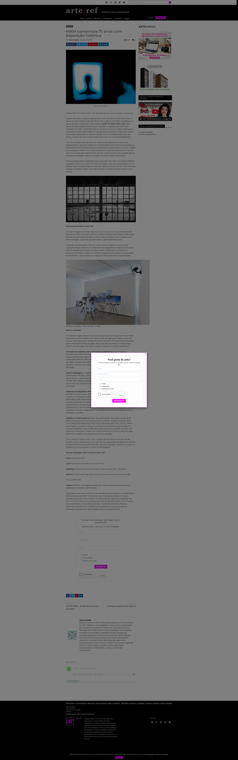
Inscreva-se (119, 401)
